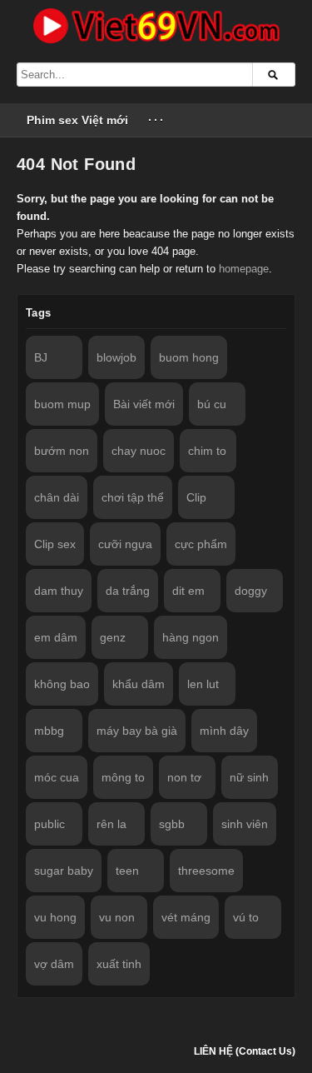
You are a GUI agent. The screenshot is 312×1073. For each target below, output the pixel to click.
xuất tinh (119, 964)
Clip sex (55, 544)
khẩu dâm (138, 684)
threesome (206, 870)
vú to (246, 917)
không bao (62, 684)
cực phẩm (201, 544)
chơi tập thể (133, 497)
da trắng (128, 590)
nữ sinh (249, 777)
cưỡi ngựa (125, 544)
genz (113, 637)
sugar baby (63, 870)
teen (127, 870)
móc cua (56, 777)
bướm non (61, 450)
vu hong (55, 917)
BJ (40, 357)
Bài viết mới (144, 404)
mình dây (224, 730)
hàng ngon (190, 637)
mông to (123, 777)
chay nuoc (138, 450)
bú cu (211, 404)
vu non (117, 917)
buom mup (62, 404)
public (49, 824)
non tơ (184, 777)
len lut (203, 684)
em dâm (55, 637)
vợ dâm (54, 964)
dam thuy (58, 590)
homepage (244, 268)
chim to (207, 450)
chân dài (56, 497)
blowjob (116, 357)
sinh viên (244, 824)
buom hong (189, 357)
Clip (196, 497)
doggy (251, 590)
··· (157, 120)
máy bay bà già (137, 730)
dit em (188, 590)
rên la (111, 824)
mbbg (49, 730)
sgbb (172, 824)
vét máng (185, 917)
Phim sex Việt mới (77, 120)
